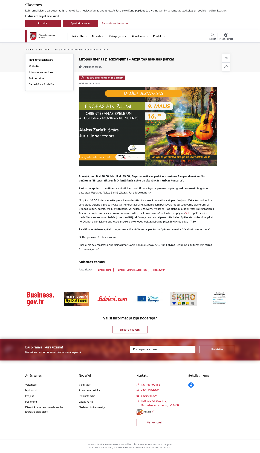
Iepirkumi (30, 390)
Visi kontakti (154, 422)
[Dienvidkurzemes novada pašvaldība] (47, 36)
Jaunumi (34, 66)
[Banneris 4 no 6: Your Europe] (148, 298)
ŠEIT (187, 213)
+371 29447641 (150, 390)
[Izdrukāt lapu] (226, 58)
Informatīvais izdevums (42, 72)
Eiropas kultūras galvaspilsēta (132, 270)
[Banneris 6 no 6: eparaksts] (219, 298)
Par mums (31, 401)
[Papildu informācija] (153, 412)
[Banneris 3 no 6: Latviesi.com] (112, 298)
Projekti (29, 396)
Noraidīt (43, 23)
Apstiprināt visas (80, 23)
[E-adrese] (144, 412)
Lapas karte (86, 401)
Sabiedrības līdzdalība (41, 84)
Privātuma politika (89, 390)
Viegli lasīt (84, 384)
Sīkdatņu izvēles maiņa (92, 407)
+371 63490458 (150, 384)
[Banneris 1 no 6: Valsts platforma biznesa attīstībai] (40, 298)
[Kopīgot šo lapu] (226, 67)
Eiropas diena (104, 270)
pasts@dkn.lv (149, 395)
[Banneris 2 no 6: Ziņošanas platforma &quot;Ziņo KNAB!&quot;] (76, 298)
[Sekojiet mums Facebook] (191, 385)
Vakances (31, 384)
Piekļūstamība (87, 396)
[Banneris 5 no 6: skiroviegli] (183, 298)
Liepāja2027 (159, 270)
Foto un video (37, 78)
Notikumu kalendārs (41, 59)
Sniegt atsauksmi (130, 329)
